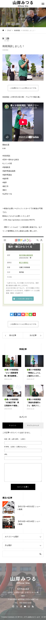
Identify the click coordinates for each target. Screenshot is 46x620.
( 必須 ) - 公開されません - (15, 446)
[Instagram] (13, 606)
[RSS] (33, 606)
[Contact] (29, 606)
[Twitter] (17, 606)
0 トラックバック (33, 425)
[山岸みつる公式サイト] (23, 3)
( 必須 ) (14, 439)
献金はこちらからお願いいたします (16, 216)
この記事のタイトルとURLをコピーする (23, 88)
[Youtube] (25, 606)
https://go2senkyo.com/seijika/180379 (21, 220)
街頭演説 (5, 50)
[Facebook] (21, 606)
